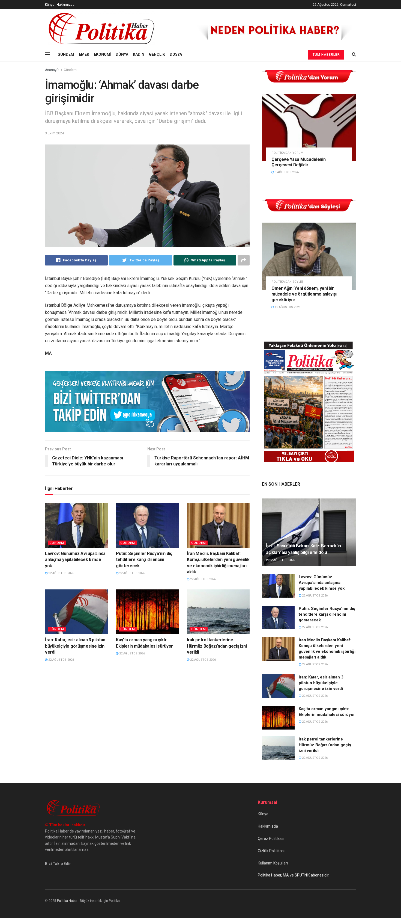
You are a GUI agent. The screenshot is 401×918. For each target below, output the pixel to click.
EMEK (84, 54)
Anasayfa (52, 70)
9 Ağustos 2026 (286, 172)
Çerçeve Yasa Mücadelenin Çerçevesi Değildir (298, 162)
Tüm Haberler (326, 55)
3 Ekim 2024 (54, 133)
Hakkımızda (65, 5)
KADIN (138, 54)
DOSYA (176, 54)
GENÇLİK (157, 54)
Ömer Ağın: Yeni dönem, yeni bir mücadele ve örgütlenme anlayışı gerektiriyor (304, 294)
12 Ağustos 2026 (287, 307)
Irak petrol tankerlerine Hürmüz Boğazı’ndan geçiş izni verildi (217, 646)
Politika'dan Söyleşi (287, 281)
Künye (49, 5)
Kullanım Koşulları (273, 863)
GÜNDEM (66, 54)
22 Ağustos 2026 (60, 573)
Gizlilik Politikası (271, 851)
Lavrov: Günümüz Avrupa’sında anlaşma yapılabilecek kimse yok (75, 559)
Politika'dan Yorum (287, 152)
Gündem (70, 70)
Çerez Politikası (271, 838)
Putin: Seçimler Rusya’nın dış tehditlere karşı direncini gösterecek (144, 559)
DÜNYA (122, 54)
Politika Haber (67, 901)
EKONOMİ (102, 54)
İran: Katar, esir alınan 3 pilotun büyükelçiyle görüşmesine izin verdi (75, 646)
